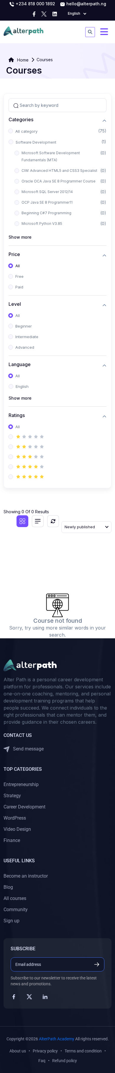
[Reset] (53, 521)
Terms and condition (83, 1051)
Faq (41, 1060)
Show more (20, 237)
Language (20, 364)
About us (17, 1051)
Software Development (36, 142)
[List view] (38, 521)
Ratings (17, 415)
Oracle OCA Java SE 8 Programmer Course (59, 181)
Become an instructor (26, 876)
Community (16, 909)
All (17, 265)
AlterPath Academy (56, 1039)
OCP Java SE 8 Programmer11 (47, 202)
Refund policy (64, 1060)
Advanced (24, 347)
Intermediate (26, 336)
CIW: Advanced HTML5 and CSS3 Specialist (59, 170)
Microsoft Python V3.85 (42, 223)
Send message (28, 749)
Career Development (24, 807)
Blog (8, 887)
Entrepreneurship (21, 784)
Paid (19, 287)
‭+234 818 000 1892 (34, 3)
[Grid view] (22, 521)
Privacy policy (45, 1051)
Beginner (23, 326)
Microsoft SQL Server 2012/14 (47, 192)
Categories (21, 119)
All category (26, 131)
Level (15, 304)
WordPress (15, 818)
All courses (15, 898)
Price (14, 254)
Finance (12, 840)
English (22, 386)
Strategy (12, 795)
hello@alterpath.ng (85, 3)
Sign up (11, 920)
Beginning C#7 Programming (46, 213)
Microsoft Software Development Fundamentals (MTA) (51, 156)
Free (19, 276)
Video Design (17, 829)
